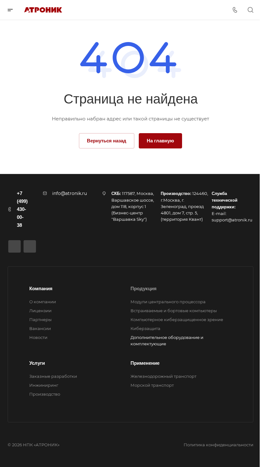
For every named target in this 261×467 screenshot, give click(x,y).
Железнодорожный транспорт (163, 376)
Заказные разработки (53, 376)
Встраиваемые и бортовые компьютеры (173, 310)
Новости (38, 337)
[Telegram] (30, 246)
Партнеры (40, 319)
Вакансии (40, 328)
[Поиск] (250, 10)
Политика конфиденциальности (218, 444)
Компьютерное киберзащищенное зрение (176, 319)
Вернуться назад (106, 140)
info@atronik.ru (69, 193)
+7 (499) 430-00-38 (22, 209)
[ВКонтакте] (14, 246)
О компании (42, 301)
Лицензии (40, 310)
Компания (41, 288)
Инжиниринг (43, 385)
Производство (44, 394)
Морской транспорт (152, 385)
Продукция (143, 288)
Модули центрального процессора (168, 301)
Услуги (37, 363)
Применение (144, 363)
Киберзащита (145, 328)
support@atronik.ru (232, 219)
